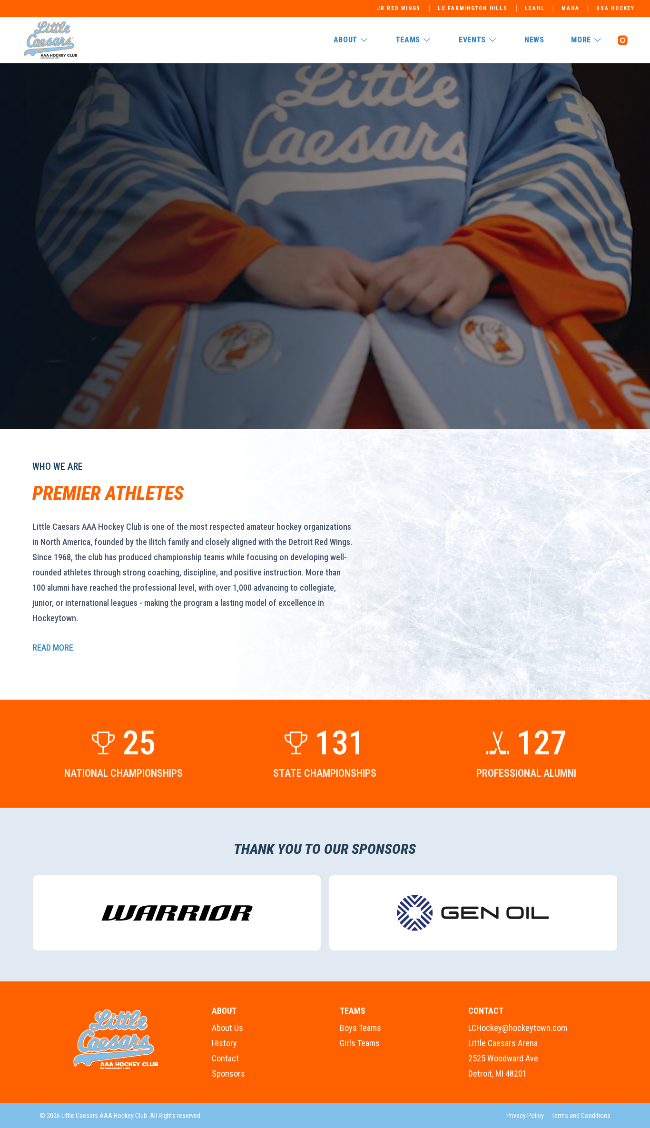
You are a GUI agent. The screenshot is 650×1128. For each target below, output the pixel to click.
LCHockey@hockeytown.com (517, 1028)
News (534, 39)
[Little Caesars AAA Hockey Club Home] (116, 1039)
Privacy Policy (525, 1115)
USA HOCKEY (615, 8)
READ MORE (52, 648)
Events (472, 39)
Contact (225, 1058)
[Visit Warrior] (176, 913)
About (345, 39)
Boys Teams (360, 1028)
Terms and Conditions (581, 1115)
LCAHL (535, 8)
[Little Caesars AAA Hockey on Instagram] (622, 40)
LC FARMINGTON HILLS (472, 8)
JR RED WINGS (399, 8)
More (581, 39)
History (224, 1043)
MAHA (570, 8)
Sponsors (228, 1074)
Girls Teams (360, 1043)
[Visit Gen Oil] (473, 913)
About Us (227, 1028)
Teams (408, 39)
